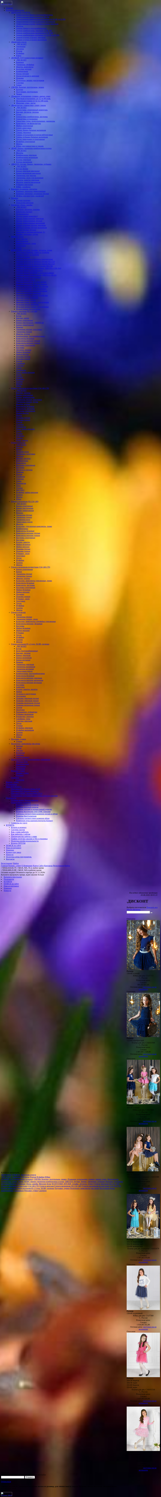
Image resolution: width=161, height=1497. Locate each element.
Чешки (19, 94)
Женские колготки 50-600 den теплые (32, 286)
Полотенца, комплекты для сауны (25, 744)
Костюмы (20, 347)
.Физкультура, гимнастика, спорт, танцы (28, 105)
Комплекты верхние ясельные (29, 682)
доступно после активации (147, 988)
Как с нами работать (20, 832)
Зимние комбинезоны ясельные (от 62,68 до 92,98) (37, 35)
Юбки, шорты (22, 440)
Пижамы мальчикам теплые (28, 703)
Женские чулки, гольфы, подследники (32, 302)
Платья (19, 51)
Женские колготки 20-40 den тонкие (31, 284)
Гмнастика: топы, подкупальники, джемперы (35, 121)
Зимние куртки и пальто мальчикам (31, 40)
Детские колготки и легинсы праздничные (34, 259)
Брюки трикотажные (25, 325)
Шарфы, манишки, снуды (27, 234)
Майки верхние (23, 547)
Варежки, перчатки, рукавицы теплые (32, 194)
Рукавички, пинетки (25, 716)
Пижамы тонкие (23, 359)
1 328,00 (147, 1052)
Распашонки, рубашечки (26, 712)
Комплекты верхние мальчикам (29, 680)
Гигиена (14, 198)
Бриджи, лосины (23, 393)
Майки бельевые (23, 352)
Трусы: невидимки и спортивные (30, 139)
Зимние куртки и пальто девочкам (31, 37)
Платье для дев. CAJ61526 (143, 1457)
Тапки (19, 85)
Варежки (20, 62)
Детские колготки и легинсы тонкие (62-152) (35, 264)
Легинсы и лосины (24, 470)
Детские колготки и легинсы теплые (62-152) (35, 261)
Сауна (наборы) (22, 757)
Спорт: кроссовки (23, 128)
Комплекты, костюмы (25, 409)
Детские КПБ (22, 762)
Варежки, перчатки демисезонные (31, 191)
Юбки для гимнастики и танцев (30, 146)
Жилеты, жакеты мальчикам (28, 182)
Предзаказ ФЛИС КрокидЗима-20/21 (27, 793)
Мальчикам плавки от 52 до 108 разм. (32, 101)
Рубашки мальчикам (24, 714)
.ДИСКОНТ (21, 44)
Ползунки (20, 710)
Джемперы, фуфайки (25, 65)
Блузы (18, 316)
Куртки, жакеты (23, 542)
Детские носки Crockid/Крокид (29, 270)
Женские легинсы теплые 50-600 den (32, 295)
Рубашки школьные (24, 184)
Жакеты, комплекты (24, 67)
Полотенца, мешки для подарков (30, 80)
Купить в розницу (19, 827)
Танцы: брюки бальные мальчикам (31, 130)
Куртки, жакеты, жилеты (26, 689)
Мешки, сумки (22, 773)
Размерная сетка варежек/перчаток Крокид (34, 821)
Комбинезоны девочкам (26, 155)
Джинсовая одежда (24, 522)
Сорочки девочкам (24, 721)
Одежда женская (18, 443)
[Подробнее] (143, 969)
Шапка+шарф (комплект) (27, 216)
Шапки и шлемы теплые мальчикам (31, 227)
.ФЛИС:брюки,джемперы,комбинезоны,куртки (31, 148)
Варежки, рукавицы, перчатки (24, 189)
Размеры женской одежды (27, 807)
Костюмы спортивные (25, 345)
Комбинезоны (22, 71)
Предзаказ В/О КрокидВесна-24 (24, 791)
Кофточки (20, 687)
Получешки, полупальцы (27, 92)
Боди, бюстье (21, 239)
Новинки (10, 850)
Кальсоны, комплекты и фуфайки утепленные (36, 621)
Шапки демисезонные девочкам (30, 218)
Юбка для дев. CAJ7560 (143, 1316)
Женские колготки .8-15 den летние (31, 282)
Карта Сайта (38, 866)
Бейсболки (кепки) (24, 212)
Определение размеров (21, 802)
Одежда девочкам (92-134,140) (24, 311)
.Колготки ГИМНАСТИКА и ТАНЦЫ (32, 252)
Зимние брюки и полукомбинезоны (31, 28)
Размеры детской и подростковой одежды (34, 809)
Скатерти (15, 778)
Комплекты (21, 463)
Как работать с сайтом (20, 834)
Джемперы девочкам (25, 664)
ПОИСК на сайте (13, 845)
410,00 (147, 1399)
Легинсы (20, 49)
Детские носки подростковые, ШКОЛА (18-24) (36, 275)
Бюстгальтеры (22, 241)
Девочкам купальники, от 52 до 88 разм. (33, 98)
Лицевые (20, 755)
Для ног (19, 750)
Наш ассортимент (13, 848)
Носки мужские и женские (27, 76)
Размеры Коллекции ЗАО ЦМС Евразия (33, 811)
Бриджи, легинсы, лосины (27, 112)
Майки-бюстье (22, 354)
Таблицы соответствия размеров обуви (33, 818)
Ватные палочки (23, 200)
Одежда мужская (18, 612)
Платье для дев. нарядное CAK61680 (143, 1177)
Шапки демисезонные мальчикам (30, 223)
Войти (16, 863)
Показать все (152, 907)
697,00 (146, 985)
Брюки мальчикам (24, 658)
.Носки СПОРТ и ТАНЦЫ (27, 255)
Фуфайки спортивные (25, 141)
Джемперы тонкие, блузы (27, 402)
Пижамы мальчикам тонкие (28, 705)
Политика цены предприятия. (19, 857)
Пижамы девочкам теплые (27, 698)
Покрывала (21, 766)
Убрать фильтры (133, 910)
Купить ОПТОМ (18, 843)
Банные (19, 746)
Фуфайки (20, 53)
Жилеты (19, 26)
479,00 (147, 1258)
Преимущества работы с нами (24, 836)
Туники (19, 377)
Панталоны (21, 246)
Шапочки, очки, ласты (25, 103)
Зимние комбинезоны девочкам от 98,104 (34, 31)
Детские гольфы (23, 257)
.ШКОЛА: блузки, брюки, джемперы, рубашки (31, 164)
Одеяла (19, 741)
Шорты (19, 144)
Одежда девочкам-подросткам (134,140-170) (30, 388)
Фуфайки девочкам (24, 728)
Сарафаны (20, 363)
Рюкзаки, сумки (18, 771)
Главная (9, 8)
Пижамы (20, 78)
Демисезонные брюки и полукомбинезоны (34, 15)
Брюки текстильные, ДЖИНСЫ (30, 323)
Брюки (19, 449)
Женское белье (17, 237)
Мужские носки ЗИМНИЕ (27, 304)
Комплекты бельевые (25, 338)
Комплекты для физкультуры (28, 123)
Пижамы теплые (23, 357)
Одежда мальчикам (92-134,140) (24, 501)
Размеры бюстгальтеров (26, 816)
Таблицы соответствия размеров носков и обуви (37, 814)
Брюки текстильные (24, 508)
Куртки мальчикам (24, 162)
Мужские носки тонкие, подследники (32, 307)
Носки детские (22, 74)
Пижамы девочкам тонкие (27, 701)
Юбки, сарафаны (23, 187)
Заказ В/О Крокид (14, 787)
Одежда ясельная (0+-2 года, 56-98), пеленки (30, 644)
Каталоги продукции (15, 10)
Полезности (11, 798)
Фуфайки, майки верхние (27, 492)
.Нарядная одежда (18, 42)
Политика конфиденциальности (25, 841)
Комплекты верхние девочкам (29, 678)
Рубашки (20, 633)
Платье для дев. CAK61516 (143, 1389)
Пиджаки (20, 594)
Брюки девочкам (23, 655)
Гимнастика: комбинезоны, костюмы (32, 117)
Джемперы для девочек (26, 175)
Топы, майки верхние (25, 372)
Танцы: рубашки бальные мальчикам (32, 137)
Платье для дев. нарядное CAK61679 (143, 1249)
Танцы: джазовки (23, 132)
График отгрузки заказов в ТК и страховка (29, 839)
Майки (19, 415)
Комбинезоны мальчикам (27, 157)
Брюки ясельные (23, 660)
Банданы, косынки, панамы (28, 209)
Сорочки (20, 83)
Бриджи (19, 447)
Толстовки (20, 556)
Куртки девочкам (23, 160)
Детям (18, 748)
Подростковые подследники (28, 309)
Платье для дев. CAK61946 (143, 1043)
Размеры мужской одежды (27, 805)
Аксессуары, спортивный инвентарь (32, 110)
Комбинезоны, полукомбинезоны (30, 336)
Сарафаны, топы (23, 719)
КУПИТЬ (10, 825)
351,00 (147, 1325)
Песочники (21, 696)
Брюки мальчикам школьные (28, 173)
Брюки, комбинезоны (25, 397)
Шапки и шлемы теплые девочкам (31, 225)
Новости (9, 855)
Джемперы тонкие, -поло (27, 619)
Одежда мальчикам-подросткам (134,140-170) (30, 567)
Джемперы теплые (24, 515)
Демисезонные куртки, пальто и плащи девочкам (37, 24)
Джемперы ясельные (25, 669)
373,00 (147, 1119)
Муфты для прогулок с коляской (30, 196)
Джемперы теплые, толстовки (29, 329)
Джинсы (19, 456)
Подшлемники (22, 214)
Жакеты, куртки (23, 334)
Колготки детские (23, 69)
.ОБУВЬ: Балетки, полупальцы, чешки (27, 87)
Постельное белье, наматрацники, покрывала (30, 759)
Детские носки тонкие (25, 280)
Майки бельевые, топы (26, 243)
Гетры (18, 114)
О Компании (11, 784)
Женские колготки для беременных (31, 289)
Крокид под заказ (13, 852)
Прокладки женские (24, 203)
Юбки (18, 55)
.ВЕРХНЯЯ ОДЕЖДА (20, 12)
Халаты (19, 381)
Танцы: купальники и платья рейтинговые (34, 135)
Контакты (10, 859)
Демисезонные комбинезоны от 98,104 (32, 17)
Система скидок (18, 830)
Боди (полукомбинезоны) (27, 651)
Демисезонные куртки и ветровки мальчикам (35, 21)
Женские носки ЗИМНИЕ (27, 298)
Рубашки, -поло (23, 553)
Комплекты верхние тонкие (28, 343)
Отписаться (6, 1482)
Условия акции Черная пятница (24, 800)
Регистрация (6, 863)
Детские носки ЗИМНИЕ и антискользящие (35, 273)
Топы (18, 486)
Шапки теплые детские (26, 230)
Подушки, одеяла (18, 739)
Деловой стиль (22, 452)
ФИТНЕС (20, 490)
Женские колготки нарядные (28, 293)
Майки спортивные (24, 126)
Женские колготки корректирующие (31, 291)
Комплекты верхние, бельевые (29, 624)
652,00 (147, 1186)
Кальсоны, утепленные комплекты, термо (34, 526)
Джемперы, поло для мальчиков (29, 178)
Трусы (19, 248)
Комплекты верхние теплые (28, 341)
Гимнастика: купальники (27, 119)
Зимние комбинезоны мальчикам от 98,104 (34, 33)
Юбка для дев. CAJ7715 (143, 976)
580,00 (147, 1466)
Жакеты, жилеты (23, 458)
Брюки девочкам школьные (28, 171)
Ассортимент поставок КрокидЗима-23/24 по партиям (34, 796)
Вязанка (19, 327)
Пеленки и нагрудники (26, 694)
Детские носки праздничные (28, 277)
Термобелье (21, 370)
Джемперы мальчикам (25, 667)
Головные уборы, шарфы (21, 205)
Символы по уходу (19, 823)
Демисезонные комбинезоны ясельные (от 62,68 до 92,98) (41, 19)
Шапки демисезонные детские (29, 221)
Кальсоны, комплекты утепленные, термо (34, 581)
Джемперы (20, 46)
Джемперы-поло (23, 519)
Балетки (19, 89)
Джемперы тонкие (24, 332)
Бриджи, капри (22, 318)
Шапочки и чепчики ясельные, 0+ (30, 232)
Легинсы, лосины (23, 350)
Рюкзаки (20, 775)
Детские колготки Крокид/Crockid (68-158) (34, 266)
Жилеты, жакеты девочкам (27, 180)
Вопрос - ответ (12, 782)
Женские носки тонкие (26, 300)
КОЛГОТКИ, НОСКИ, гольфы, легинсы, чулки (31, 250)
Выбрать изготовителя (136, 907)
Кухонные (20, 753)
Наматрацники (22, 764)
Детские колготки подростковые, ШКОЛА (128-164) (38, 268)
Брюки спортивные (24, 320)
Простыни (20, 768)
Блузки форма (22, 169)
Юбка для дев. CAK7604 (143, 1110)
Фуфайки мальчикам (25, 730)
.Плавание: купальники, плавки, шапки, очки (30, 96)
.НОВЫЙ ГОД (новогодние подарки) (27, 58)
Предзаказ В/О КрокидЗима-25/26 (25, 789)
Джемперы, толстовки (25, 454)
